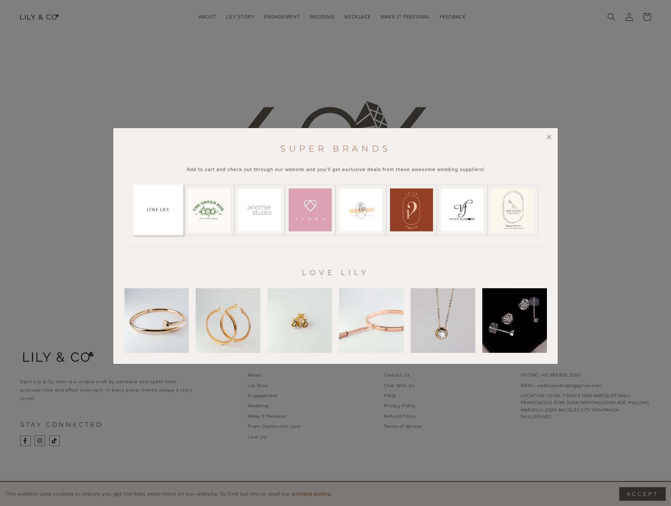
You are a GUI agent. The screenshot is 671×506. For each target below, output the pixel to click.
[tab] (158, 210)
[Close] (549, 137)
